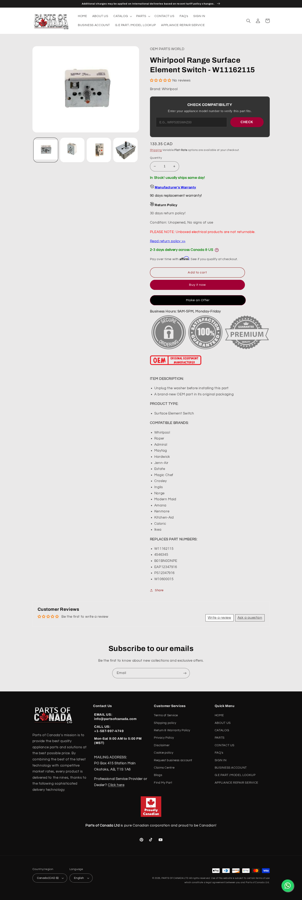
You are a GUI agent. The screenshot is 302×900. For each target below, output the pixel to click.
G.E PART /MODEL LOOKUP (235, 775)
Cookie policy (163, 752)
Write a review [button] (219, 618)
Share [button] (159, 590)
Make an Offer (198, 300)
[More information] (217, 250)
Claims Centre (164, 767)
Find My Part (163, 782)
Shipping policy (165, 722)
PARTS (220, 737)
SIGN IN (220, 760)
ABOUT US (223, 722)
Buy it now (197, 284)
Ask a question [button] (249, 618)
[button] (122, 16)
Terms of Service (166, 715)
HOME (219, 715)
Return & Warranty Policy (172, 730)
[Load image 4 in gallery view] (125, 150)
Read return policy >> (168, 241)
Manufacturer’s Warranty (175, 187)
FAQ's (219, 752)
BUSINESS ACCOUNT (231, 767)
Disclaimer (161, 745)
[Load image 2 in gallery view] (72, 150)
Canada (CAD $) (48, 878)
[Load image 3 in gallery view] (99, 150)
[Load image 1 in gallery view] (45, 150)
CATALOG (222, 730)
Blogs (158, 775)
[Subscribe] (185, 673)
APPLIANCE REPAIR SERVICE (236, 782)
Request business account (173, 760)
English (79, 878)
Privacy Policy (164, 737)
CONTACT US (224, 745)
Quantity (156, 157)
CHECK (247, 122)
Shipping (156, 150)
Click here (116, 785)
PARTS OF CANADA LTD (175, 878)
